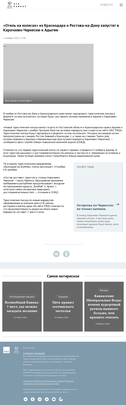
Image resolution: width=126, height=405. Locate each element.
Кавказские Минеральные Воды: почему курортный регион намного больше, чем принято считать (104, 306)
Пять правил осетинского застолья (63, 306)
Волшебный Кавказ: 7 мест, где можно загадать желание (22, 306)
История (104, 290)
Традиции (63, 296)
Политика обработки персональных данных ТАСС (48, 382)
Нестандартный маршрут (22, 296)
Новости (106, 4)
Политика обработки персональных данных (43, 381)
